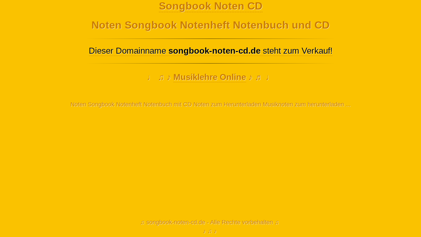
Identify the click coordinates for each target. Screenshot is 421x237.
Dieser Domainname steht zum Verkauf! (211, 51)
